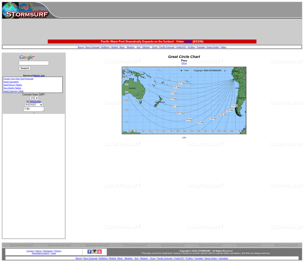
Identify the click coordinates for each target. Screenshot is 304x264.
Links (53, 253)
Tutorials (201, 47)
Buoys (81, 47)
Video (223, 47)
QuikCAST (181, 47)
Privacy (58, 251)
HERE (188, 41)
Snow (154, 47)
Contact (30, 251)
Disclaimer (48, 251)
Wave (122, 47)
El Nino (191, 47)
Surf (138, 47)
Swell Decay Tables (13, 85)
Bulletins (105, 47)
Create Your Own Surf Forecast (18, 78)
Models (114, 47)
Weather (131, 47)
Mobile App (39, 75)
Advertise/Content (40, 253)
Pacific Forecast (166, 47)
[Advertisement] (180, 10)
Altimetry (146, 47)
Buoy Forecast (92, 47)
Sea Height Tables (12, 88)
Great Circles (213, 47)
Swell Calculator (11, 82)
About (38, 251)
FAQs (184, 63)
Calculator (223, 258)
